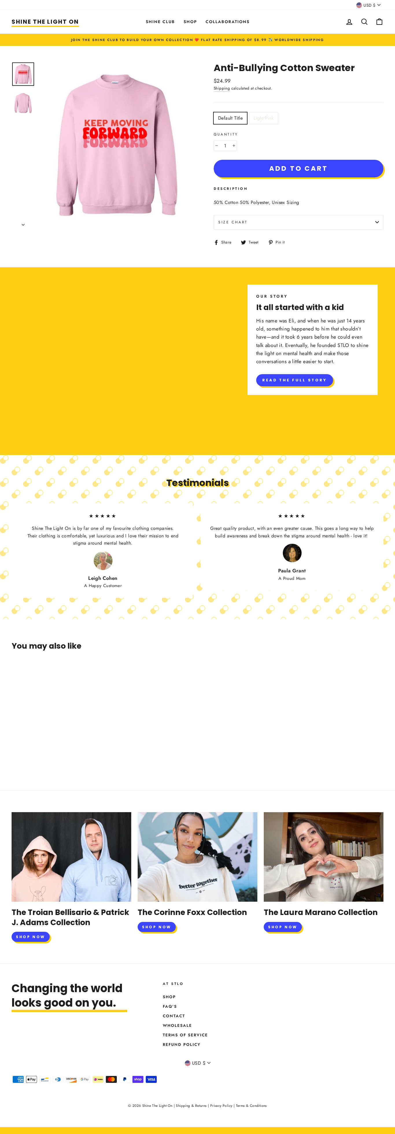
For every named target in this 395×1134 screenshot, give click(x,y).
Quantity (226, 134)
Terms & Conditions (251, 1105)
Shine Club (160, 22)
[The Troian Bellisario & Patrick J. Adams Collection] (71, 857)
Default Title (230, 118)
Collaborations (228, 22)
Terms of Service (185, 1035)
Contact (174, 1016)
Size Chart (233, 222)
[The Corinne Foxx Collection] (197, 857)
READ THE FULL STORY (294, 380)
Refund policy (182, 1044)
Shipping (222, 88)
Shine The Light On (45, 22)
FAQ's (170, 1006)
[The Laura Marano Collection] (323, 857)
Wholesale (177, 1025)
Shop (190, 22)
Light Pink (264, 118)
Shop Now (30, 936)
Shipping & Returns (191, 1105)
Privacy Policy (221, 1105)
